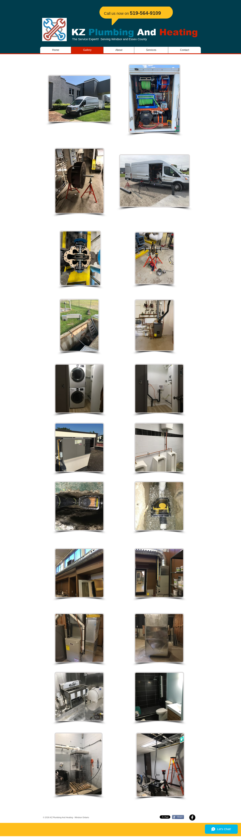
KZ (79, 32)
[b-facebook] (192, 817)
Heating (177, 32)
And (146, 32)
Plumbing (111, 32)
